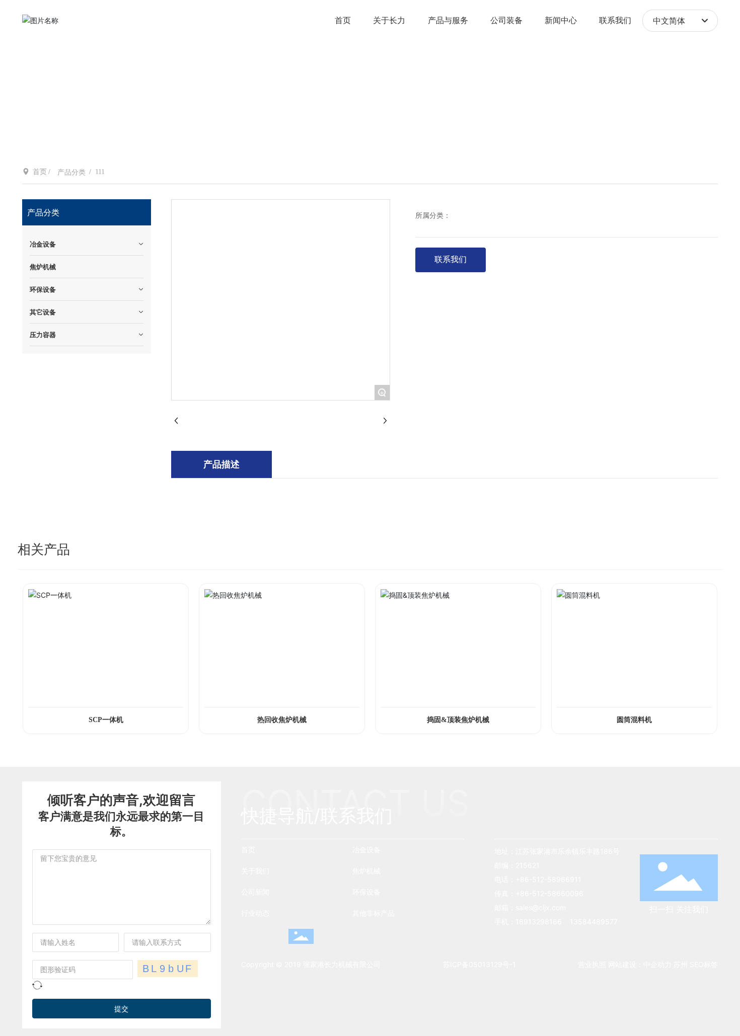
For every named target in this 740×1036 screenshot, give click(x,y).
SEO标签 (704, 964)
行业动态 (255, 913)
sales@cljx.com (540, 907)
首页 (248, 849)
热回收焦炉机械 (282, 720)
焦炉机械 (366, 870)
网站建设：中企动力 (641, 964)
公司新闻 (255, 892)
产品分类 (71, 172)
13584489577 (594, 921)
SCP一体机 (106, 720)
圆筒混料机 (634, 720)
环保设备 (366, 892)
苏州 (681, 964)
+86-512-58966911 (548, 879)
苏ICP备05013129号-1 (479, 964)
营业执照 (592, 964)
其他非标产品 (373, 913)
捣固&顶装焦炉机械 (458, 720)
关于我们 (255, 870)
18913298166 (539, 921)
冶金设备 (366, 849)
